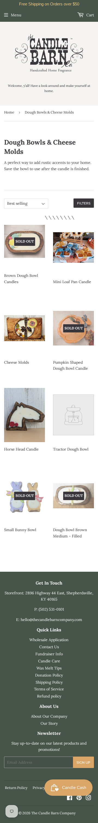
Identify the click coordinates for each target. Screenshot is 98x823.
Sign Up (83, 762)
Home (9, 112)
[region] (49, 4)
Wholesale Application (49, 639)
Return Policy (16, 787)
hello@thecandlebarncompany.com (51, 619)
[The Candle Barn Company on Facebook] (69, 798)
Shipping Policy (49, 682)
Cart (89, 15)
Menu (16, 15)
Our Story (49, 723)
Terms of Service (49, 689)
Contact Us (49, 646)
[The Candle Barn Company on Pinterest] (79, 798)
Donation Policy (49, 675)
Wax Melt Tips (49, 668)
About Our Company (49, 716)
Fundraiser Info (49, 653)
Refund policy (49, 696)
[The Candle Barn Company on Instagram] (88, 798)
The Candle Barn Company (53, 813)
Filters (83, 203)
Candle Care (49, 661)
